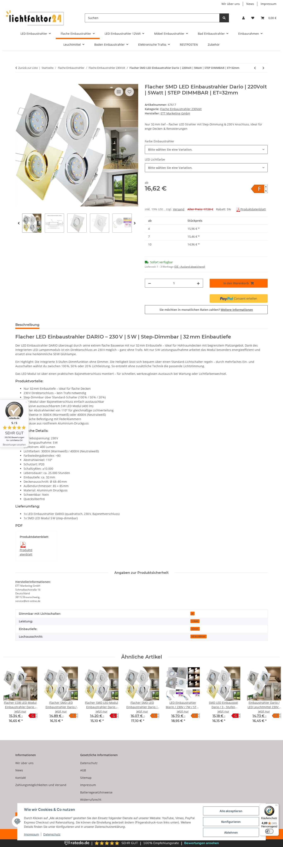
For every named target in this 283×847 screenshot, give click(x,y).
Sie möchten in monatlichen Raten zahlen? (206, 310)
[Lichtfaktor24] (34, 18)
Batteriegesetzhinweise (96, 792)
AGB (83, 770)
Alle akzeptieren (231, 811)
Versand (178, 209)
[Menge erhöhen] (198, 283)
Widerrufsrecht (90, 800)
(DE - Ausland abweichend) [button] (189, 266)
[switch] (269, 831)
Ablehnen (231, 832)
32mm (194, 628)
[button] (243, 18)
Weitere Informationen (237, 310)
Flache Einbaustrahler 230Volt (181, 109)
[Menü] (276, 806)
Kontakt (20, 778)
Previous (18, 223)
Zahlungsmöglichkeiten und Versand (40, 785)
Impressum (31, 834)
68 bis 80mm (198, 636)
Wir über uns (230, 4)
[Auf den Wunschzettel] (129, 91)
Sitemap (86, 778)
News (250, 4)
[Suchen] (224, 17)
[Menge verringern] (149, 283)
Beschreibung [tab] (27, 325)
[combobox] (206, 149)
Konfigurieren (231, 821)
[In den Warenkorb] (18, 81)
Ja (192, 613)
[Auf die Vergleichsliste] (118, 91)
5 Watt (194, 621)
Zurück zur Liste (28, 68)
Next (134, 223)
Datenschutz (51, 834)
